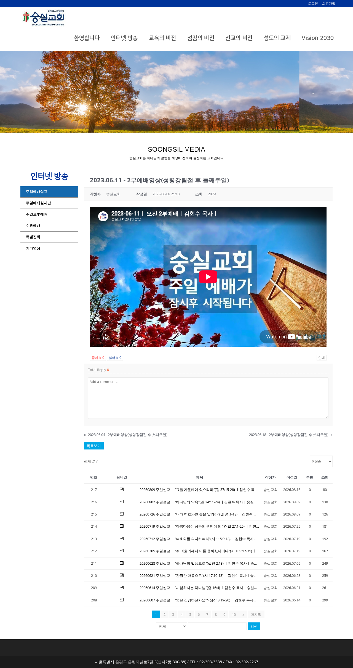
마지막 (256, 614)
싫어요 (115, 357)
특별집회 (33, 237)
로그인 (313, 3)
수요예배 (33, 225)
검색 (254, 626)
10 (234, 614)
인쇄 (321, 357)
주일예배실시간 (38, 203)
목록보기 (94, 445)
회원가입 (328, 3)
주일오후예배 (36, 214)
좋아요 (98, 357)
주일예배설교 (36, 192)
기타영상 (33, 248)
